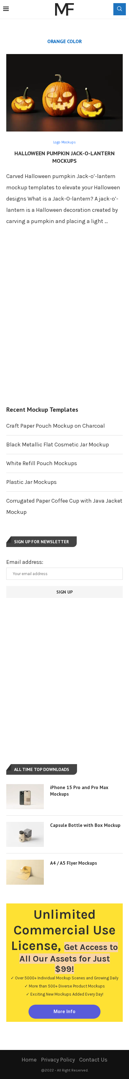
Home (29, 1059)
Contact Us (93, 1059)
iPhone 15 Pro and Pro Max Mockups (79, 790)
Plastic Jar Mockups (31, 482)
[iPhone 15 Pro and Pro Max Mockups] (25, 796)
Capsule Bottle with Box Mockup (85, 825)
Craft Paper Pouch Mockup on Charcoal (55, 425)
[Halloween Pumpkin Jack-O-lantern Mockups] (64, 93)
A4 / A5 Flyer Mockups (73, 863)
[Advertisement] (64, 322)
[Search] (119, 9)
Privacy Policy (58, 1059)
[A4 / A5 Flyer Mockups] (25, 872)
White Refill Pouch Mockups (41, 463)
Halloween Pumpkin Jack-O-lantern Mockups (64, 157)
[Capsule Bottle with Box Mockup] (25, 834)
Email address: (24, 562)
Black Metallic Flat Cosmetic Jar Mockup (57, 444)
